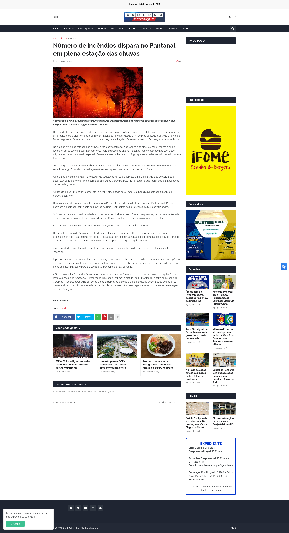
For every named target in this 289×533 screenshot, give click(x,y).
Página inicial (60, 38)
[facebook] (230, 17)
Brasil (73, 38)
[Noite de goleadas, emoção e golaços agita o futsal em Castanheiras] (197, 360)
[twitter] (78, 508)
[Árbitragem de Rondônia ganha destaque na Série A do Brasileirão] (197, 282)
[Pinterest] (104, 317)
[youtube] (85, 508)
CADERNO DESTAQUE (85, 527)
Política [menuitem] (160, 28)
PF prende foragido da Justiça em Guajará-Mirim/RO (223, 421)
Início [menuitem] (56, 28)
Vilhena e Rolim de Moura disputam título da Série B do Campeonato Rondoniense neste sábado (223, 337)
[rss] (100, 508)
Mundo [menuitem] (102, 28)
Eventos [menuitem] (69, 28)
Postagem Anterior (65, 402)
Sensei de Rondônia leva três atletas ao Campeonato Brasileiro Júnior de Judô (223, 376)
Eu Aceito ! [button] (15, 524)
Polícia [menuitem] (147, 28)
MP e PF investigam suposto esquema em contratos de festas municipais (73, 364)
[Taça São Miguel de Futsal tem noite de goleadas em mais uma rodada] (197, 319)
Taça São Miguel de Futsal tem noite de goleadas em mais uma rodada (196, 334)
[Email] (111, 317)
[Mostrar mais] (117, 317)
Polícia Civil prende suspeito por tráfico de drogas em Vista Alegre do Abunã (196, 423)
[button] (233, 29)
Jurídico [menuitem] (186, 28)
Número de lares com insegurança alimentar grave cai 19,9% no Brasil (158, 364)
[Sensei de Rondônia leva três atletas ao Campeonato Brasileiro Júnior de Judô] (224, 360)
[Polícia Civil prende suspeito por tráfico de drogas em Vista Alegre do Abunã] (197, 408)
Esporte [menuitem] (133, 28)
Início (55, 17)
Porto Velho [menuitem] (117, 28)
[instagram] (235, 17)
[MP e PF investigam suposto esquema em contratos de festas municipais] (73, 346)
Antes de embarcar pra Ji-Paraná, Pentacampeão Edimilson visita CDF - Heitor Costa (224, 297)
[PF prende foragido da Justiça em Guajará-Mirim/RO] (224, 408)
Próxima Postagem (168, 402)
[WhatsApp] (98, 317)
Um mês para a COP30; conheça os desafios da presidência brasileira (114, 364)
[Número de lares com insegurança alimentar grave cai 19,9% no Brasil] (161, 346)
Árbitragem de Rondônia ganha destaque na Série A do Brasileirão (197, 296)
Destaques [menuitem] (84, 28)
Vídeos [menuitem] (173, 28)
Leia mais (29, 516)
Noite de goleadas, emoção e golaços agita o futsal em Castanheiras (196, 374)
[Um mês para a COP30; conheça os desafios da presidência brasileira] (117, 346)
